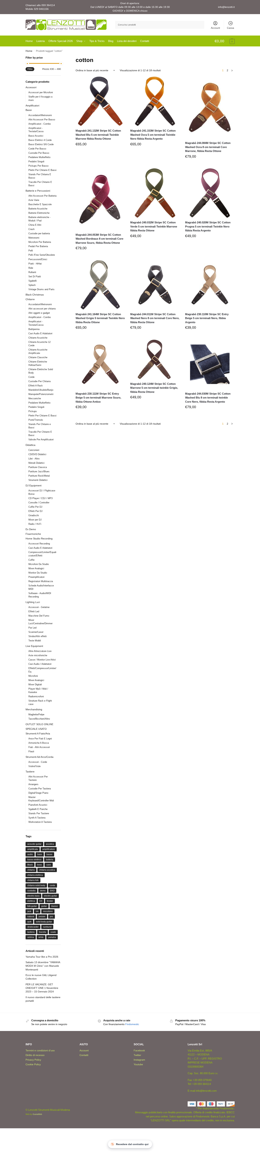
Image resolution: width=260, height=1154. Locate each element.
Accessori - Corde (37, 762)
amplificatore (48, 849)
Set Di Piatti (34, 276)
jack (29, 911)
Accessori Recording (39, 543)
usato (53, 932)
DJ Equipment (33, 485)
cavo (48, 864)
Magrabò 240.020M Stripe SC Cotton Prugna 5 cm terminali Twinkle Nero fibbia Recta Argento (208, 226)
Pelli (30, 250)
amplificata (32, 849)
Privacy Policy (33, 1059)
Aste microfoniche (37, 655)
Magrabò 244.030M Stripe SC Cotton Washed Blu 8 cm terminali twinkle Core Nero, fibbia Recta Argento (208, 397)
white (41, 937)
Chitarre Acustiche (37, 337)
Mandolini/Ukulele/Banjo (40, 390)
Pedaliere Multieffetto (39, 157)
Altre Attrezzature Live (39, 651)
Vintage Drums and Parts (41, 289)
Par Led (32, 627)
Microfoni (33, 676)
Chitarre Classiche (37, 357)
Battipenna (33, 329)
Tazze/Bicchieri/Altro (39, 718)
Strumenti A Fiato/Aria (38, 733)
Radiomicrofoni (36, 696)
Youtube (138, 1064)
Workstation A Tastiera (40, 822)
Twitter (137, 1055)
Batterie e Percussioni (38, 190)
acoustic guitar (34, 844)
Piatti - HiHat (35, 263)
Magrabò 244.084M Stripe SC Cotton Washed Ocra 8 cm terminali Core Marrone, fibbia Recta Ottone (208, 146)
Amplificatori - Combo (39, 123)
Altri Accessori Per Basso (41, 119)
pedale (42, 916)
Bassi (29, 110)
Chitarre (30, 299)
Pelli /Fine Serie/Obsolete (41, 255)
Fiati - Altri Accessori (39, 747)
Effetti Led (33, 611)
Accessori (31, 87)
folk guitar (32, 906)
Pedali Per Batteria (38, 246)
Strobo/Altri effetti (37, 636)
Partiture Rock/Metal (39, 475)
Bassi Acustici (35, 135)
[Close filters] (62, 57)
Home (29, 51)
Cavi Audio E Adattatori (40, 333)
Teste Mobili (34, 640)
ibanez (54, 906)
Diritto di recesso (35, 1055)
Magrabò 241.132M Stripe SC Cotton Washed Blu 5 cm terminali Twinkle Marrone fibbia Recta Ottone (98, 134)
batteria (49, 859)
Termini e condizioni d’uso (40, 1050)
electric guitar (50, 896)
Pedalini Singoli (36, 161)
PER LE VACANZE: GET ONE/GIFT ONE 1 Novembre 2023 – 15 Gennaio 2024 (42, 988)
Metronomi (33, 237)
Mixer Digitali (35, 684)
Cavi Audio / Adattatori (39, 664)
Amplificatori (32, 105)
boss (39, 864)
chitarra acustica (47, 870)
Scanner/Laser (35, 632)
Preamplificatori (36, 577)
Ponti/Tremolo (35, 420)
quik (29, 921)
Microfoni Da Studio (38, 564)
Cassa (230, 27)
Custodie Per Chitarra (39, 381)
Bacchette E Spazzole (40, 204)
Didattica (30, 445)
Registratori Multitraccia (40, 581)
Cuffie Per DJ (35, 506)
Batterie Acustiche (37, 208)
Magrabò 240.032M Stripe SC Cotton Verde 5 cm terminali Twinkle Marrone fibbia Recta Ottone (153, 226)
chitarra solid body (36, 885)
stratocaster (33, 927)
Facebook (139, 1050)
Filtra (30, 69)
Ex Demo (31, 529)
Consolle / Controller (38, 502)
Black (30, 864)
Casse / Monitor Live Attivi (42, 659)
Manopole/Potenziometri (40, 394)
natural (30, 916)
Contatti (84, 1055)
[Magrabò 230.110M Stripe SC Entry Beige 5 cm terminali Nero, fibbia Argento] (209, 284)
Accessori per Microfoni (40, 92)
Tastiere (30, 771)
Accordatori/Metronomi (40, 115)
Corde (31, 377)
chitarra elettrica (35, 875)
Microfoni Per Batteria (39, 242)
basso (49, 854)
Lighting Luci (33, 602)
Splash (32, 285)
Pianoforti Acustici (37, 804)
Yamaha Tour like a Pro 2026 (42, 956)
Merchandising (34, 709)
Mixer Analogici (36, 568)
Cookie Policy (33, 1064)
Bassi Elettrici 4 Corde (40, 140)
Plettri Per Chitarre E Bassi (42, 170)
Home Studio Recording (39, 538)
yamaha (52, 937)
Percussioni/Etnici (37, 259)
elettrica (31, 901)
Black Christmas (35, 294)
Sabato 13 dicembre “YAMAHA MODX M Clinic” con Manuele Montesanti (43, 966)
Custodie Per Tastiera (39, 788)
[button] (225, 41)
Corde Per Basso (37, 148)
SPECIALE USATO (36, 728)
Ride (30, 268)
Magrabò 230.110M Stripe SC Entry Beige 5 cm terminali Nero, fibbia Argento (207, 318)
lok (37, 911)
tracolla (42, 932)
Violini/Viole (34, 766)
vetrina (30, 937)
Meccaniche (34, 398)
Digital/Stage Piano (38, 793)
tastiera (30, 932)
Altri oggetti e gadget (39, 313)
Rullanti (32, 272)
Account (215, 27)
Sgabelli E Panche (38, 809)
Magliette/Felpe (36, 714)
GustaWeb (37, 1114)
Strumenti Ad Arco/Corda (39, 756)
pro (51, 916)
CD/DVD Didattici (37, 454)
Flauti (31, 751)
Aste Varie (33, 200)
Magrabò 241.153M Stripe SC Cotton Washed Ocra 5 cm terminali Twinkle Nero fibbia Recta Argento (153, 134)
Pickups (32, 411)
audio (30, 854)
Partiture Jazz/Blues (38, 471)
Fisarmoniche (33, 533)
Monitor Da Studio (37, 572)
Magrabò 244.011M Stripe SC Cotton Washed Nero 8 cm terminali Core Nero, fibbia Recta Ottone (154, 318)
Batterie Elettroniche (38, 213)
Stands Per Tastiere (38, 813)
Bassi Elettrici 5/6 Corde (41, 144)
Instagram (139, 1059)
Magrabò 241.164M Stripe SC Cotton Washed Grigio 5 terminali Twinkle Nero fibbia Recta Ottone (100, 318)
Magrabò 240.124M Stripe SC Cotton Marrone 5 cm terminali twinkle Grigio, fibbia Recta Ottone (154, 387)
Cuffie (31, 560)
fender (50, 901)
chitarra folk (33, 880)
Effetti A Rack (35, 385)
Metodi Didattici (36, 463)
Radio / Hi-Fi (34, 524)
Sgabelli (32, 280)
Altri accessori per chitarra (42, 308)
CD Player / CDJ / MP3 (40, 498)
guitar (44, 906)
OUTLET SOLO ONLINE (39, 724)
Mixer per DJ (35, 519)
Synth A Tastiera (36, 817)
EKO (52, 890)
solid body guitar (44, 921)
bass (39, 854)
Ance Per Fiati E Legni (40, 738)
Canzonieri (33, 450)
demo (43, 890)
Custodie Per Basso (38, 153)
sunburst (47, 927)
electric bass (33, 896)
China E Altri (34, 225)
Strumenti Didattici (38, 480)
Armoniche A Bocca (38, 743)
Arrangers (33, 784)
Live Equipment (34, 646)
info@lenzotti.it (226, 7)
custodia (31, 890)
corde (52, 885)
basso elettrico (34, 859)
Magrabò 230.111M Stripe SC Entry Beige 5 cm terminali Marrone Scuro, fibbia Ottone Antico (98, 397)
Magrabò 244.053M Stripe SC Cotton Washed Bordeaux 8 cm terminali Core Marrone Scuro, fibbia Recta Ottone (99, 238)
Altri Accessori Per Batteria (42, 195)
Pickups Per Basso (38, 165)
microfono (48, 911)
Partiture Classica (37, 467)
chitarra (31, 870)
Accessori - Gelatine (38, 607)
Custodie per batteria (39, 233)
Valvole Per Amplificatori (41, 439)
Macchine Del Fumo (38, 615)
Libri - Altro (33, 458)
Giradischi (33, 515)
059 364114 (48, 5)
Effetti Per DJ (35, 511)
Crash (31, 229)
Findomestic (132, 1024)
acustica (50, 844)
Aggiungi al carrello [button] (100, 152)
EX (40, 901)
